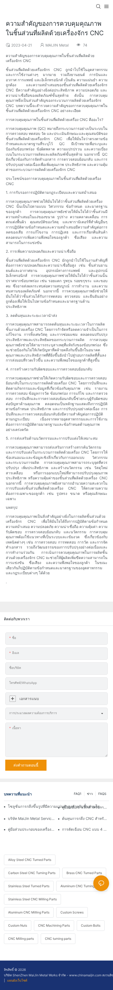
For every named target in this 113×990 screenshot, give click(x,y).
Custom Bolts (90, 925)
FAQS (102, 794)
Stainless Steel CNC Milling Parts (32, 899)
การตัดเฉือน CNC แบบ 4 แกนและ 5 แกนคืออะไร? (85, 829)
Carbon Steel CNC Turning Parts (31, 873)
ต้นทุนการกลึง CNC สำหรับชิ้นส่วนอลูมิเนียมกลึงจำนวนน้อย (85, 818)
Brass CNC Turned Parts (84, 873)
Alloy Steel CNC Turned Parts (29, 860)
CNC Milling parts (21, 939)
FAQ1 (77, 794)
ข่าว (90, 794)
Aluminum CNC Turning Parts (81, 886)
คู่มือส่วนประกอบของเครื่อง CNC (31, 829)
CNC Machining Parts (54, 925)
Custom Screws (72, 912)
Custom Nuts (17, 925)
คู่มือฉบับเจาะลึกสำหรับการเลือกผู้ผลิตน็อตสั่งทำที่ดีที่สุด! (85, 807)
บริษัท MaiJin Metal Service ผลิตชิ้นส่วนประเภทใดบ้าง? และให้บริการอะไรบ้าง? (31, 818)
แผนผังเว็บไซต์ (16, 980)
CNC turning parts (58, 939)
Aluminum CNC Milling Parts (28, 912)
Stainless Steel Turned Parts (28, 886)
